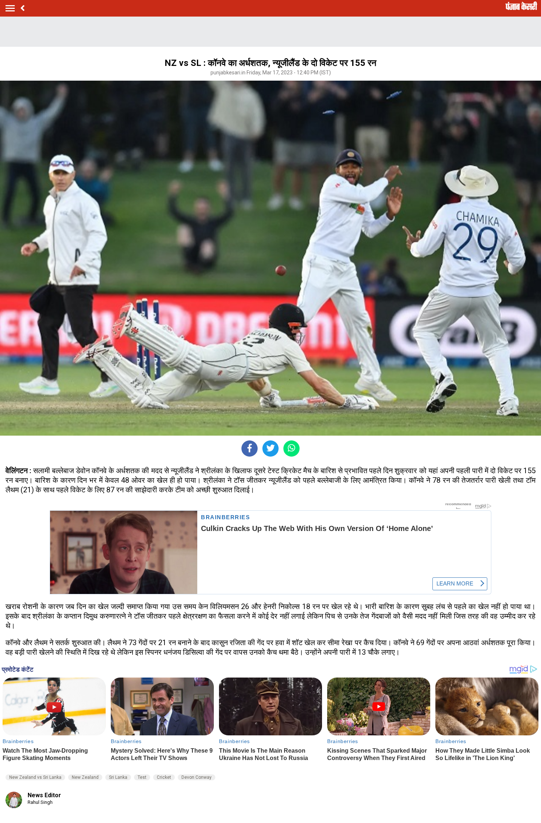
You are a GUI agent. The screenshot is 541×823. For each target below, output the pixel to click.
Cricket (164, 777)
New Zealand (85, 777)
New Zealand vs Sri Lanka (35, 777)
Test (142, 777)
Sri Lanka (118, 777)
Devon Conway (196, 777)
